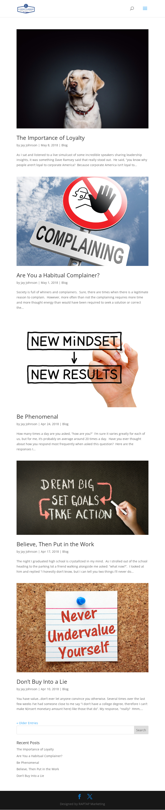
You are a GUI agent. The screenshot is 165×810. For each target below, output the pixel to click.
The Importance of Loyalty (51, 138)
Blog (64, 145)
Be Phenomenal (37, 416)
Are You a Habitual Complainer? (58, 275)
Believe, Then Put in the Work (55, 544)
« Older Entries (27, 723)
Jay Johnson (29, 145)
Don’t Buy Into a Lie (42, 681)
